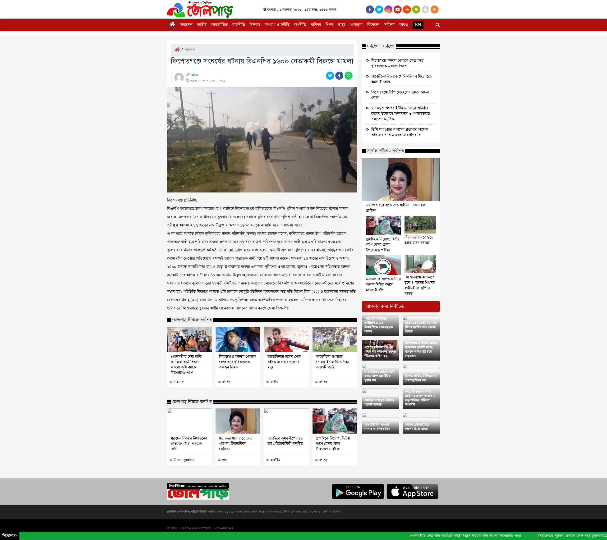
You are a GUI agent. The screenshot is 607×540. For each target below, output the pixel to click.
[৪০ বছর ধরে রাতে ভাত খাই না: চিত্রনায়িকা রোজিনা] (238, 421)
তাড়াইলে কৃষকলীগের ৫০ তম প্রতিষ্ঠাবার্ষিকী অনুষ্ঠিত (285, 441)
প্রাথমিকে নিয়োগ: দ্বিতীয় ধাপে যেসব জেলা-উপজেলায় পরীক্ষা (333, 444)
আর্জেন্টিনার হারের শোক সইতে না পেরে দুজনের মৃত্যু (284, 362)
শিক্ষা (329, 24)
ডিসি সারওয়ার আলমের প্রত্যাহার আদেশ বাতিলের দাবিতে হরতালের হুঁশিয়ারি (399, 132)
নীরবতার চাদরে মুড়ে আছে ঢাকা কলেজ (419, 240)
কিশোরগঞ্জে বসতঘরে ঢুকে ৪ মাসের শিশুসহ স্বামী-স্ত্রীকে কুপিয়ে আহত (420, 285)
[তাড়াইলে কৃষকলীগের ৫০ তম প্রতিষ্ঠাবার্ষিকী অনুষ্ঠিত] (286, 421)
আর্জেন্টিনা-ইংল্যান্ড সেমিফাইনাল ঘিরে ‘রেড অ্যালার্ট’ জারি (332, 362)
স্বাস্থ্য (341, 24)
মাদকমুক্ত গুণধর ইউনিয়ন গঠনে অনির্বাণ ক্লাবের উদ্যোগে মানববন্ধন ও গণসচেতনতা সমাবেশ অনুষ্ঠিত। (400, 113)
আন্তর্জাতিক (219, 24)
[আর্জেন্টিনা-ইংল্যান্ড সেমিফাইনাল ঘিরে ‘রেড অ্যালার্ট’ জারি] (335, 339)
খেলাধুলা (356, 24)
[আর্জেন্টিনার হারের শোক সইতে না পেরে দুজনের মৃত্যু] (286, 339)
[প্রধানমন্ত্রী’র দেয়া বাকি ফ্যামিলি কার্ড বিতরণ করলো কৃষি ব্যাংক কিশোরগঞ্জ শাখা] (189, 339)
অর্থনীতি (300, 24)
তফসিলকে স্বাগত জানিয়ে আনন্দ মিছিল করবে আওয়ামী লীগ (383, 284)
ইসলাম (255, 24)
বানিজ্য (316, 24)
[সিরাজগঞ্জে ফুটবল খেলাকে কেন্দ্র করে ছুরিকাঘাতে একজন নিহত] (238, 339)
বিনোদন (373, 24)
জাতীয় (202, 24)
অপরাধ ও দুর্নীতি (277, 24)
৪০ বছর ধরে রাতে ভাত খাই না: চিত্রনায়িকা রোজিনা (235, 444)
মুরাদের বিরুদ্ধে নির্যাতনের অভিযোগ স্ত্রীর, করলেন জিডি (189, 444)
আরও (403, 24)
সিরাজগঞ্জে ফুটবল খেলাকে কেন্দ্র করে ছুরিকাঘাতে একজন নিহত (237, 362)
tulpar (194, 75)
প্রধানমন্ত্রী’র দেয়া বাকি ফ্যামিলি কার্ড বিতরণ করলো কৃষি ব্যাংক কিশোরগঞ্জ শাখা (186, 364)
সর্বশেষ (389, 24)
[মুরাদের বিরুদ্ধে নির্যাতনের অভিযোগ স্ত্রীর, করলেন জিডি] (189, 421)
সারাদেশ (186, 24)
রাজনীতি (238, 24)
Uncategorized (184, 460)
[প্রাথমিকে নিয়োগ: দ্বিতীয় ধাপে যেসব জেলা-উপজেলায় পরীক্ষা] (335, 421)
